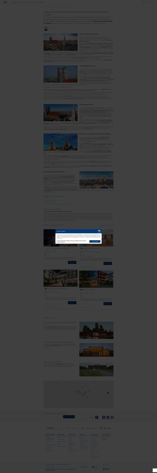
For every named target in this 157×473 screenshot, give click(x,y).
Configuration (82, 237)
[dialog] (78, 236)
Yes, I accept (94, 241)
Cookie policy (59, 238)
